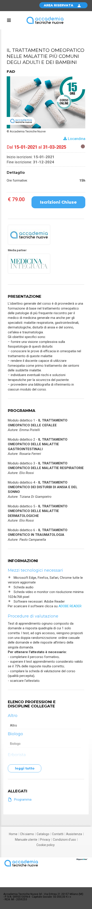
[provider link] (29, 235)
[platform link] (45, 20)
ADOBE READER (70, 606)
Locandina (76, 138)
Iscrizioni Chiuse (58, 202)
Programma (22, 800)
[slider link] (82, 859)
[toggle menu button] (8, 21)
